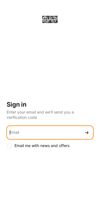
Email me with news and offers (41, 145)
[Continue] (86, 132)
